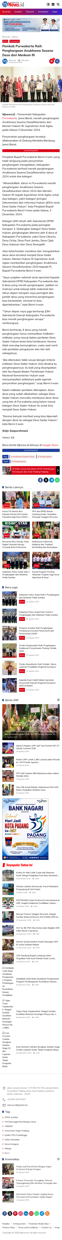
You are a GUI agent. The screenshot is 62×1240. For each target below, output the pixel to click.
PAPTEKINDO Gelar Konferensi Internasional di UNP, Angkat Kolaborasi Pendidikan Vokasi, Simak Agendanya (37, 902)
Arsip (57, 1227)
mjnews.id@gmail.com (17, 1105)
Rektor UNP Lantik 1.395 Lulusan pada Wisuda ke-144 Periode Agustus (38, 761)
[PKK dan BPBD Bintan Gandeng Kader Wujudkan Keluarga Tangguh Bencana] (46, 500)
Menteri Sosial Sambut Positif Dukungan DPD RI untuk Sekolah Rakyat (37, 943)
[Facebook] (40, 480)
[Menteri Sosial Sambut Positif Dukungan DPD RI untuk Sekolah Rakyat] (8, 944)
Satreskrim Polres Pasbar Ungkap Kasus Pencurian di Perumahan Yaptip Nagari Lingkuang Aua (34, 1196)
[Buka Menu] (53, 4)
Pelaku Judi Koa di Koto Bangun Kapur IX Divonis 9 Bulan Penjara (33, 1168)
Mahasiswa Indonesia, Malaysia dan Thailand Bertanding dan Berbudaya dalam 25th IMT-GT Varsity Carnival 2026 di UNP (44, 544)
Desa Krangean (12, 1144)
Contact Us (46, 1227)
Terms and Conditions (28, 1227)
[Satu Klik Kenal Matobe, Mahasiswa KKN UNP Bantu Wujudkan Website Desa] (8, 790)
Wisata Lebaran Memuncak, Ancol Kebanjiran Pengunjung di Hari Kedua (37, 888)
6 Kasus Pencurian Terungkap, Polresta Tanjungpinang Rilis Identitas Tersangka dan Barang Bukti (36, 1182)
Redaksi (6, 1223)
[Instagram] (20, 1213)
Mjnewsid (12, 60)
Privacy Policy (8, 1227)
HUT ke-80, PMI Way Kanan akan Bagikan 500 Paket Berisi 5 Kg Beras (37, 929)
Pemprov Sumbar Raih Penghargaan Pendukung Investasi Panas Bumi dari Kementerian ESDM (36, 631)
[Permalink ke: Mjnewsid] (5, 61)
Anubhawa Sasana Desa (23, 456)
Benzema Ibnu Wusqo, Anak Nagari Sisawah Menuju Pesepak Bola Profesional (15, 544)
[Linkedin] (26, 1213)
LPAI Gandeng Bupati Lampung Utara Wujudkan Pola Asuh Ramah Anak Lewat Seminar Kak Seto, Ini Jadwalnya (35, 957)
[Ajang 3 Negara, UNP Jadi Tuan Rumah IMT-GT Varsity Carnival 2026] (8, 748)
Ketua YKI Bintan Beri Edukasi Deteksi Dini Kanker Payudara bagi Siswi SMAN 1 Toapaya (15, 514)
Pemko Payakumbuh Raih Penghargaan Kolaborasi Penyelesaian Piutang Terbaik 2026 (37, 648)
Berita (5, 41)
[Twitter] (46, 480)
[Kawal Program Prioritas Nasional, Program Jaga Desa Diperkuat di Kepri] (46, 560)
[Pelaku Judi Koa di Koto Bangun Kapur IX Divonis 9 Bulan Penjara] (8, 1169)
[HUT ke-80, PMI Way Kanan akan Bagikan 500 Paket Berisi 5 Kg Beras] (8, 931)
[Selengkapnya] (58, 700)
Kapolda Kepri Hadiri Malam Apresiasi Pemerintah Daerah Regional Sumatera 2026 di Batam (37, 683)
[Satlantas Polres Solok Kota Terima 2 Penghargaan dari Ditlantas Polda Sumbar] (9, 616)
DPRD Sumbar (11, 1117)
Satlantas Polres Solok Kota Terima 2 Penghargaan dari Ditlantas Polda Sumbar (38, 613)
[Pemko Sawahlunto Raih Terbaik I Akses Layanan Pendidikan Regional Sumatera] (9, 668)
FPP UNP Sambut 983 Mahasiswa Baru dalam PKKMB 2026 (37, 775)
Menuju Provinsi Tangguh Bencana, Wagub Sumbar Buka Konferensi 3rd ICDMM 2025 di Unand (37, 915)
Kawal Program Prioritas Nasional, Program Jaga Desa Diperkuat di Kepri (45, 575)
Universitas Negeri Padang (17, 1130)
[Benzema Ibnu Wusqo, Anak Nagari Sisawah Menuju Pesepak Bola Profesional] (16, 530)
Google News (50, 445)
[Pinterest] (15, 1213)
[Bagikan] (57, 61)
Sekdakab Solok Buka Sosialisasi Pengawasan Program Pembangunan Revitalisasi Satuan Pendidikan (37, 980)
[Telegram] (51, 480)
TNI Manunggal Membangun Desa (20, 1121)
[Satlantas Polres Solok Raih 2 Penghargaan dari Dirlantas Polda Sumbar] (16, 560)
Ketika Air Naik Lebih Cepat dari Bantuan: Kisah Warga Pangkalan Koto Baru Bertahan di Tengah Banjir (38, 874)
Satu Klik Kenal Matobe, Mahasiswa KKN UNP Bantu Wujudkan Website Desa (37, 788)
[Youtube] (31, 1213)
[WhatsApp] (57, 480)
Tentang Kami (19, 1223)
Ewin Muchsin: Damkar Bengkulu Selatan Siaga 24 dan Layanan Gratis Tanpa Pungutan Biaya (38, 1048)
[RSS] (47, 1213)
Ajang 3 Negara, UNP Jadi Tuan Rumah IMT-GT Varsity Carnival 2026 (37, 747)
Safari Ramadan (12, 1139)
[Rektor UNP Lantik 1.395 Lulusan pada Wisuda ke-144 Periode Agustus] (8, 762)
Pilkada (8, 1148)
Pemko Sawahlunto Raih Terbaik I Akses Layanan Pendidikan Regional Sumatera (37, 665)
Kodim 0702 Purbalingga (16, 1135)
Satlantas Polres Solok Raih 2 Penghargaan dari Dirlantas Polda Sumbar (16, 575)
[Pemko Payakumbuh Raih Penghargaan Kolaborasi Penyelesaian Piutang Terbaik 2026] (9, 650)
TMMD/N (9, 1126)
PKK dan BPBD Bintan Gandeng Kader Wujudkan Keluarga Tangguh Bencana (45, 514)
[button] (48, 4)
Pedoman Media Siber (39, 1223)
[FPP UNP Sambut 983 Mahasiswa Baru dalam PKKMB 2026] (8, 776)
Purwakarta (14, 41)
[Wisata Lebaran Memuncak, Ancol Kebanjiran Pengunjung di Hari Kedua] (8, 889)
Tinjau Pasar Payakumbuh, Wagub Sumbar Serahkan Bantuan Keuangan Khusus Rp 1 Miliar (36, 1013)
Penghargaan (46, 456)
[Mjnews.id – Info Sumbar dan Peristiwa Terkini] (13, 4)
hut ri (7, 1153)
